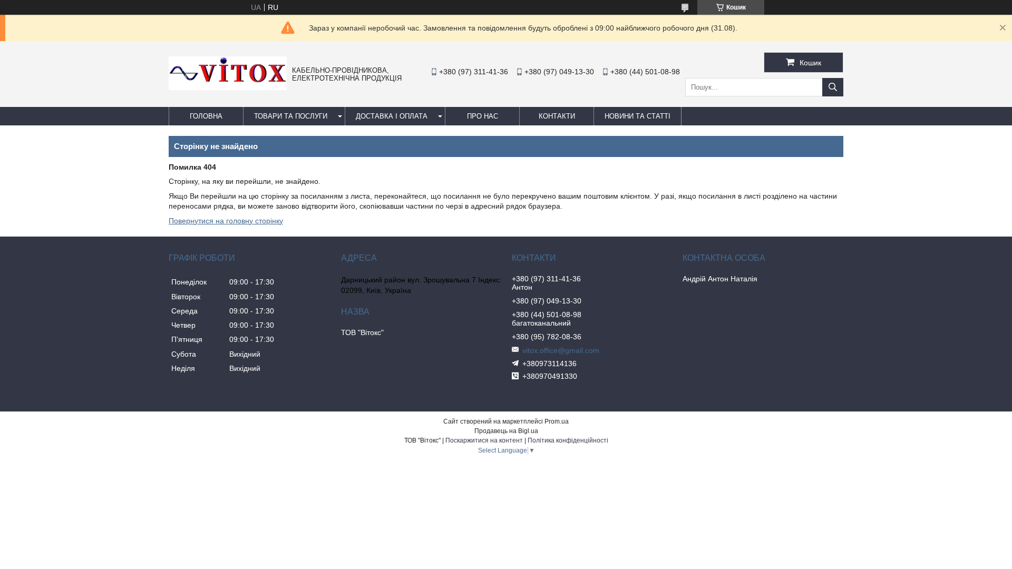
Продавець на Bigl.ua (506, 431)
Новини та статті (637, 116)
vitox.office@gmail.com (560, 350)
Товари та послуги (290, 116)
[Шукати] (832, 87)
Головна (206, 116)
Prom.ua (556, 421)
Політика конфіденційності (568, 440)
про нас (482, 116)
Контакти (557, 116)
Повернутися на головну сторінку (226, 221)
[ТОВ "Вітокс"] (228, 87)
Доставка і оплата (391, 116)
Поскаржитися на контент (484, 440)
